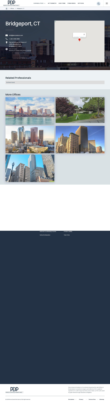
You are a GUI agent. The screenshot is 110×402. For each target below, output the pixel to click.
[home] (10, 3)
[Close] (84, 34)
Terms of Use (92, 399)
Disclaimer (71, 399)
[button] (39, 3)
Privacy (81, 399)
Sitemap (101, 399)
